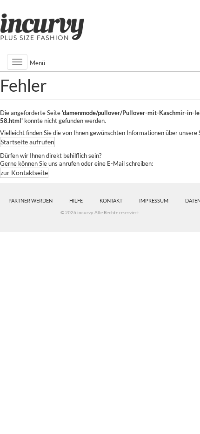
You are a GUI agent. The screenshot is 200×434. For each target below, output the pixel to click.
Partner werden (30, 200)
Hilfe (76, 200)
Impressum (153, 200)
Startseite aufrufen (27, 142)
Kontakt (111, 200)
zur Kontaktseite (24, 172)
